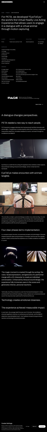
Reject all (34, 426)
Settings (27, 426)
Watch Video (38, 104)
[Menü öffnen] (44, 2)
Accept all (42, 426)
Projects (8, 12)
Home (2, 12)
